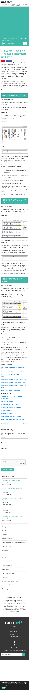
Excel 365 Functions (7, 538)
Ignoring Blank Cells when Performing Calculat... (12, 489)
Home (2, 4)
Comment (4, 448)
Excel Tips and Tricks (7, 585)
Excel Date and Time (7, 554)
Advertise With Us (15, 4)
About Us (7, 4)
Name (3, 437)
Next (24, 424)
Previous (4, 424)
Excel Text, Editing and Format (10, 581)
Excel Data (5, 550)
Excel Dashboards (7, 546)
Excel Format (14, 639)
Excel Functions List (7, 565)
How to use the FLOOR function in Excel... (13, 516)
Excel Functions (6, 561)
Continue (4, 483)
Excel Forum (25, 4)
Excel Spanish (5, 577)
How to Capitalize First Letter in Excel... (12, 508)
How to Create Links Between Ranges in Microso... (12, 499)
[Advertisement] (14, 23)
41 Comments (6, 494)
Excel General (5, 569)
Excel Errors (5, 558)
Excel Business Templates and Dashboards (13, 542)
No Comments (6, 484)
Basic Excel (5, 531)
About (14, 628)
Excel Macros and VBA (8, 573)
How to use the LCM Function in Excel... (12, 480)
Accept (3, 687)
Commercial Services (14, 5)
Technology (5, 589)
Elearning (4, 534)
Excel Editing (14, 636)
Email (3, 443)
